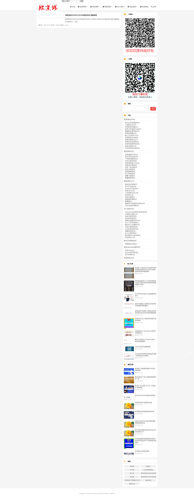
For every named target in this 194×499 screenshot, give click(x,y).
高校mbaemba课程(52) (132, 247)
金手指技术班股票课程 (142, 451)
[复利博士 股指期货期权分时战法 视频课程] (129, 371)
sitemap (112, 493)
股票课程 (82, 7)
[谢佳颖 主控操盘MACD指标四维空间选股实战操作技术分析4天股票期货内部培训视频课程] (129, 272)
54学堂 (132, 470)
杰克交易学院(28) (131, 227)
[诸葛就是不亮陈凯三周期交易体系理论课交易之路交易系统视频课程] (129, 313)
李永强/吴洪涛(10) (131, 157)
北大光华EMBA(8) (131, 252)
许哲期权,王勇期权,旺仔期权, (132, 480)
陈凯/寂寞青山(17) (131, 139)
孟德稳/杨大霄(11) (131, 154)
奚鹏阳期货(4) (130, 178)
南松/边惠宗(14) (130, 146)
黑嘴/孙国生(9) (130, 231)
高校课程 (132, 7)
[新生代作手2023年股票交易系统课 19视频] (129, 395)
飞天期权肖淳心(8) (131, 193)
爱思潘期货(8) (130, 171)
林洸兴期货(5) (130, 169)
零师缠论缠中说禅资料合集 (143, 402)
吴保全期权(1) (130, 197)
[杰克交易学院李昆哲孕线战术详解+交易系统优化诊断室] (129, 356)
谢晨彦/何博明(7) (131, 184)
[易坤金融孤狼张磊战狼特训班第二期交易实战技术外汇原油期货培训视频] (129, 443)
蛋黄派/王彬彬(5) (131, 165)
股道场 (132, 466)
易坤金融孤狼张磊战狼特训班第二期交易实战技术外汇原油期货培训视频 (145, 440)
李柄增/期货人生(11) (132, 163)
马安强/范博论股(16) (132, 148)
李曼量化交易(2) (131, 244)
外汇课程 (120, 7)
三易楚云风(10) (130, 125)
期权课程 (107, 7)
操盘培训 (148, 480)
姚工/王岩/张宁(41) (131, 135)
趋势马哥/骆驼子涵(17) (133, 129)
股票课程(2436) (129, 119)
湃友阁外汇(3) (130, 237)
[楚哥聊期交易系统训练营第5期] (129, 415)
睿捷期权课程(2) (131, 199)
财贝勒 (132, 477)
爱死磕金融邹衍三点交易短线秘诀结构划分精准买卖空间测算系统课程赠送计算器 (145, 282)
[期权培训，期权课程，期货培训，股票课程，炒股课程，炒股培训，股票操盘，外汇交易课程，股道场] (49, 7)
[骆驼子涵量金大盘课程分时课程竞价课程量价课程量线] (129, 304)
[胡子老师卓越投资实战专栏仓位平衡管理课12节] (129, 433)
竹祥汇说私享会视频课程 (143, 347)
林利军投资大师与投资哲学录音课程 (148, 473)
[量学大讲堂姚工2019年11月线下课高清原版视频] (129, 340)
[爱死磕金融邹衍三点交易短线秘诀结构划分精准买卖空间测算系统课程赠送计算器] (129, 286)
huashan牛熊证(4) (131, 188)
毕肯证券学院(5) (131, 161)
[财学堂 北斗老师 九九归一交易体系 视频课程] (129, 389)
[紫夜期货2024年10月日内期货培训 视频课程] (51, 16)
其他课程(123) (129, 258)
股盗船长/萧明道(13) (132, 131)
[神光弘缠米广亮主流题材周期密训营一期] (129, 380)
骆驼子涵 (132, 484)
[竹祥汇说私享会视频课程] (129, 349)
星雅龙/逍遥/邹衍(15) (132, 220)
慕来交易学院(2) (131, 216)
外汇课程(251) (129, 209)
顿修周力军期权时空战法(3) (135, 203)
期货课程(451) (129, 151)
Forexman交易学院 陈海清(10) (136, 212)
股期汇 (148, 466)
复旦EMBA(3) (130, 254)
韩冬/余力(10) (130, 191)
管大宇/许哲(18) (130, 186)
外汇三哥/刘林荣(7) (132, 222)
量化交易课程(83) (130, 241)
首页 (73, 7)
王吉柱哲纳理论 (148, 470)
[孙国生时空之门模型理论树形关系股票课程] (129, 323)
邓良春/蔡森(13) (130, 133)
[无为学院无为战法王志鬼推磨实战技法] (129, 297)
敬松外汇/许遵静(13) (132, 225)
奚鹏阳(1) (128, 201)
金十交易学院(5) (131, 233)
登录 (154, 7)
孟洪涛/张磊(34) (130, 218)
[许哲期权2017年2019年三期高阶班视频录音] (129, 334)
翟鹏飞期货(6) (130, 176)
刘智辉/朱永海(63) (131, 137)
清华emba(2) (129, 250)
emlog (95, 493)
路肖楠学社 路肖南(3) (132, 235)
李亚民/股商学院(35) (132, 144)
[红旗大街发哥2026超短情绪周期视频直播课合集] (129, 424)
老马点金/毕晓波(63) (132, 123)
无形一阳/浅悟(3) (131, 167)
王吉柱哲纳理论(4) (131, 229)
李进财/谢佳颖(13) (131, 127)
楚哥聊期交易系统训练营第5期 (144, 411)
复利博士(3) (129, 195)
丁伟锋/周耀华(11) (131, 159)
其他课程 (145, 7)
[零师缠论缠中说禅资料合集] (129, 405)
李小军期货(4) (130, 174)
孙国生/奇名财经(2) (132, 142)
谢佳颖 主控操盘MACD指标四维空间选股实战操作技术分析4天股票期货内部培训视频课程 (146, 269)
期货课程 (95, 7)
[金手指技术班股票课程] (129, 453)
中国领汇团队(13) (131, 214)
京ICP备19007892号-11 (103, 493)
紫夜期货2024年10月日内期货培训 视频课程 (81, 15)
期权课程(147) (129, 181)
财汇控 (132, 473)
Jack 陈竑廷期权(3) (132, 205)
